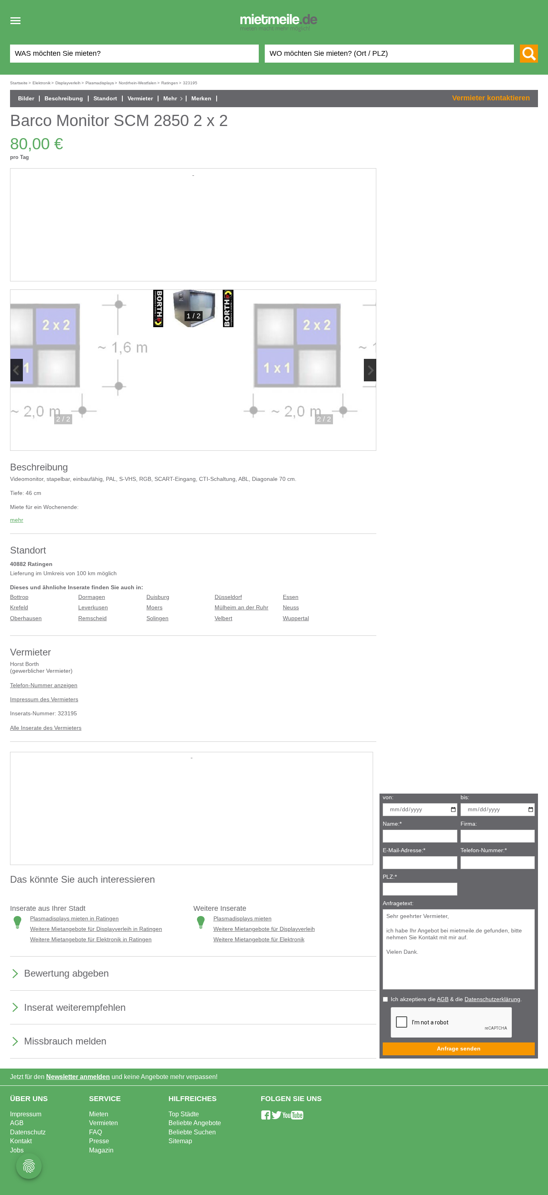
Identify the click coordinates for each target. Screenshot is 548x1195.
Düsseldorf (228, 597)
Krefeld (19, 608)
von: (388, 797)
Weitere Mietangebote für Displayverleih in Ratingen (96, 929)
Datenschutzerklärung (492, 999)
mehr (16, 520)
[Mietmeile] (279, 23)
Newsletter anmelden (78, 1076)
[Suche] (529, 54)
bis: (465, 797)
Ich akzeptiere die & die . (456, 999)
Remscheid (92, 618)
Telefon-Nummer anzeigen (43, 685)
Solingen (157, 618)
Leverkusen (93, 608)
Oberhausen (26, 618)
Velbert (223, 618)
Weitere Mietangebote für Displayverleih (264, 929)
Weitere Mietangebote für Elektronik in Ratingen (91, 939)
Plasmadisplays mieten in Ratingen (74, 919)
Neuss (291, 608)
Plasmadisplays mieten (242, 919)
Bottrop (19, 597)
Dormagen (91, 597)
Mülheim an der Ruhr (241, 608)
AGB (443, 999)
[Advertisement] (193, 233)
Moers (154, 608)
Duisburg (157, 597)
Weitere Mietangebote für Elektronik (258, 939)
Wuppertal (296, 618)
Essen (290, 597)
